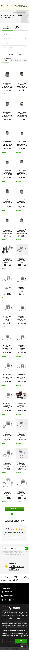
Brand (5, 34)
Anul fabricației (8, 47)
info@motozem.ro (8, 595)
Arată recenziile (14, 536)
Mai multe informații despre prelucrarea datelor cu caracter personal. (13, 555)
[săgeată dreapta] (27, 578)
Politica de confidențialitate (19, 625)
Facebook (5, 599)
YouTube (13, 599)
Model (5, 43)
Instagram (9, 599)
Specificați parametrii (14, 54)
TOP (6, 60)
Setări (8, 641)
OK (21, 641)
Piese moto (5, 12)
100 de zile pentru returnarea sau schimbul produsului (16, 567)
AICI (20, 636)
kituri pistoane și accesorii (19, 12)
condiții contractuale (19, 552)
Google (3, 613)
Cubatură (6, 38)
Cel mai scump (23, 60)
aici (22, 646)
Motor (10, 12)
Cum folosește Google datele (16, 627)
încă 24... (14, 508)
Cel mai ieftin (14, 60)
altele (17, 514)
